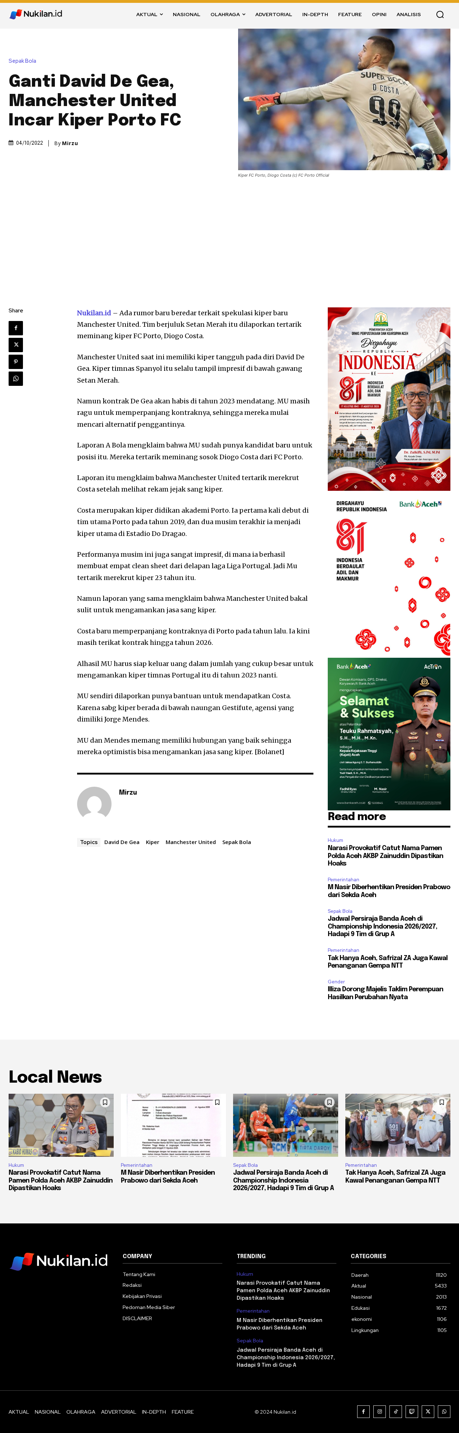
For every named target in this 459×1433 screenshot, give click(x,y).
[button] (440, 14)
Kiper (152, 841)
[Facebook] (16, 328)
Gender (336, 982)
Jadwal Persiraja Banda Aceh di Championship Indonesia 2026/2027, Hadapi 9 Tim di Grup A (382, 927)
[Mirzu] (94, 804)
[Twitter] (16, 345)
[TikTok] (395, 1411)
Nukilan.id (94, 313)
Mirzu (70, 143)
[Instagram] (379, 1411)
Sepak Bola (22, 61)
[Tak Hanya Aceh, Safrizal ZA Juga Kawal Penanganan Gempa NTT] (397, 1125)
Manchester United (191, 841)
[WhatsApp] (16, 379)
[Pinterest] (16, 362)
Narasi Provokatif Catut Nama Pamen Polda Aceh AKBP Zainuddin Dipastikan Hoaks (385, 856)
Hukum (335, 840)
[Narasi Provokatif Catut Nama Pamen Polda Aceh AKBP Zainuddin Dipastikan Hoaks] (61, 1125)
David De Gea (121, 841)
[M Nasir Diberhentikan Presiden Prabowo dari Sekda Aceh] (173, 1125)
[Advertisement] (229, 232)
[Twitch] (412, 1411)
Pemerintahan (343, 880)
